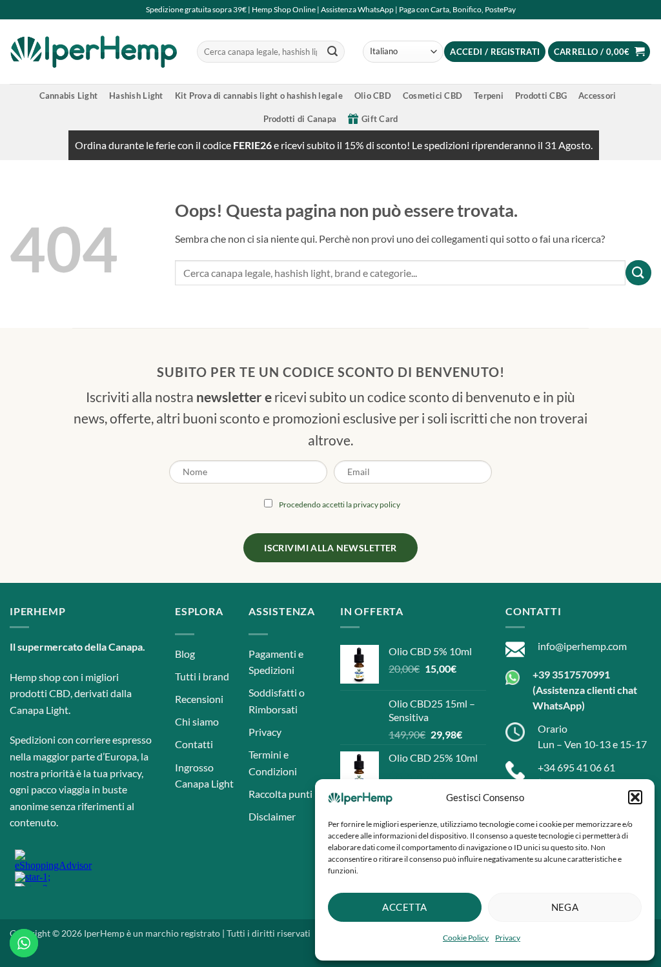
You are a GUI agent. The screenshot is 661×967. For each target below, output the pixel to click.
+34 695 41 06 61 (576, 767)
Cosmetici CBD (432, 95)
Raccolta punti (280, 794)
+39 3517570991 (571, 674)
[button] (635, 797)
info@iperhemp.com (582, 646)
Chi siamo (197, 721)
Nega (565, 907)
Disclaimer (272, 816)
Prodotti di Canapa (300, 119)
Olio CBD (372, 95)
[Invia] (332, 52)
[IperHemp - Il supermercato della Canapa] (94, 51)
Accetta (404, 907)
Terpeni (488, 95)
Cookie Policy (466, 937)
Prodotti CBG (541, 95)
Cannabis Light (68, 95)
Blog (185, 653)
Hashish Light (136, 95)
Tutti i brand (202, 676)
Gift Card (379, 119)
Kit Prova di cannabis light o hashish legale (259, 95)
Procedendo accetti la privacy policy (339, 504)
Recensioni (199, 699)
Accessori (597, 95)
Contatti (194, 744)
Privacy (507, 937)
